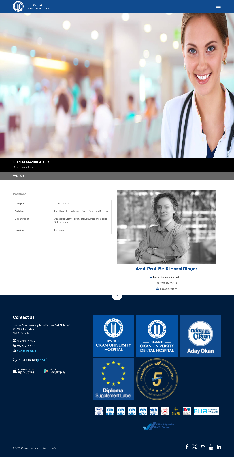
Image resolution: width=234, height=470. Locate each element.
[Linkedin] (219, 447)
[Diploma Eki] (113, 379)
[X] (194, 446)
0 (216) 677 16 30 (167, 283)
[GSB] (165, 411)
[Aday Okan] (200, 336)
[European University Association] (206, 411)
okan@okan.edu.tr (26, 350)
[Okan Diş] (157, 336)
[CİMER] (176, 411)
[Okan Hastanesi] (113, 336)
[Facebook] (186, 447)
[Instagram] (203, 447)
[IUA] (187, 411)
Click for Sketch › (21, 333)
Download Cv (168, 289)
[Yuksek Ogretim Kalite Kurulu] (157, 379)
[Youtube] (211, 447)
